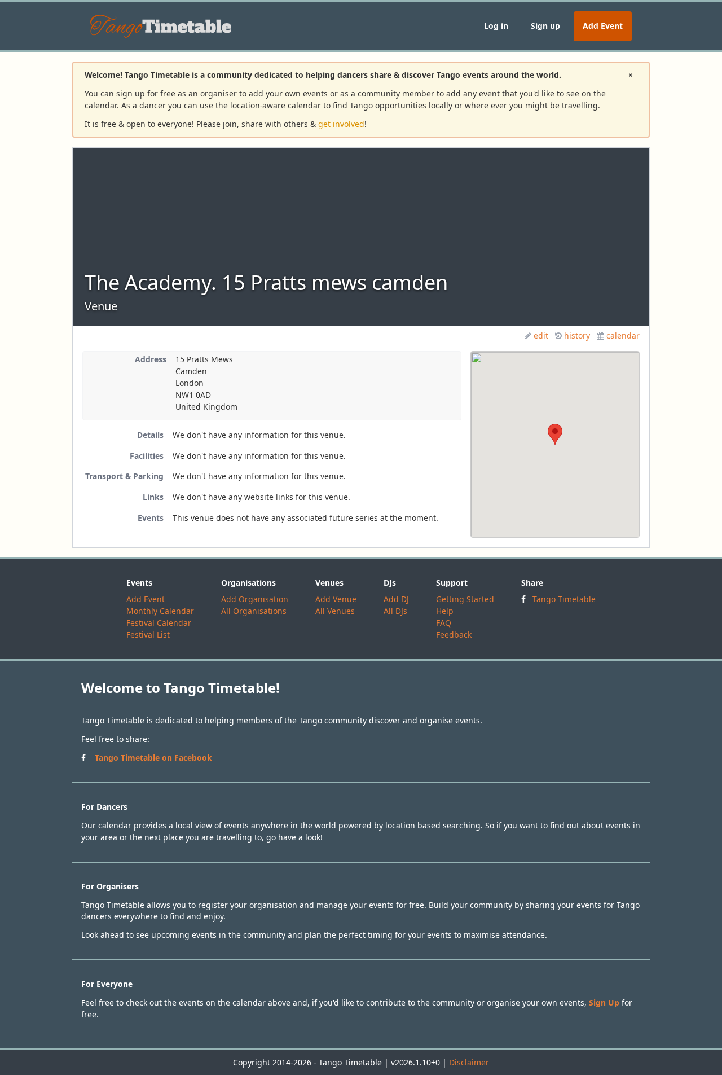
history (577, 335)
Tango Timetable (564, 599)
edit (541, 335)
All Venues (335, 610)
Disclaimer (469, 1062)
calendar (623, 335)
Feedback (454, 634)
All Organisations (254, 610)
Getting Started (465, 599)
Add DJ (396, 599)
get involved (341, 124)
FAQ (443, 622)
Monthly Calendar (160, 610)
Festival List (148, 634)
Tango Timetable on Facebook (153, 757)
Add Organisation (254, 599)
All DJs (395, 610)
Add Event (603, 25)
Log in (496, 25)
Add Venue (335, 599)
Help (445, 610)
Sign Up (604, 1002)
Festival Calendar (158, 622)
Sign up (545, 25)
